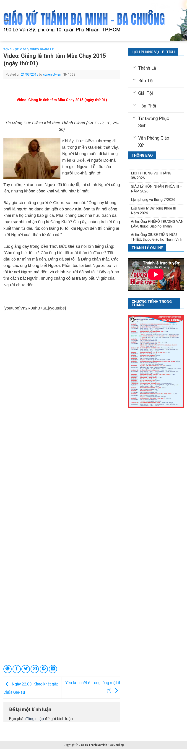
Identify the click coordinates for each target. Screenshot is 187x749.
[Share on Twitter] (25, 669)
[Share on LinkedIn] (53, 669)
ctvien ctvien (52, 74)
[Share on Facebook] (17, 669)
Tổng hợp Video (16, 49)
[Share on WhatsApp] (7, 669)
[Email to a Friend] (35, 669)
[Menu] (6, 20)
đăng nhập (34, 718)
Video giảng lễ (42, 49)
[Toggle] (134, 67)
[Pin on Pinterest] (44, 669)
